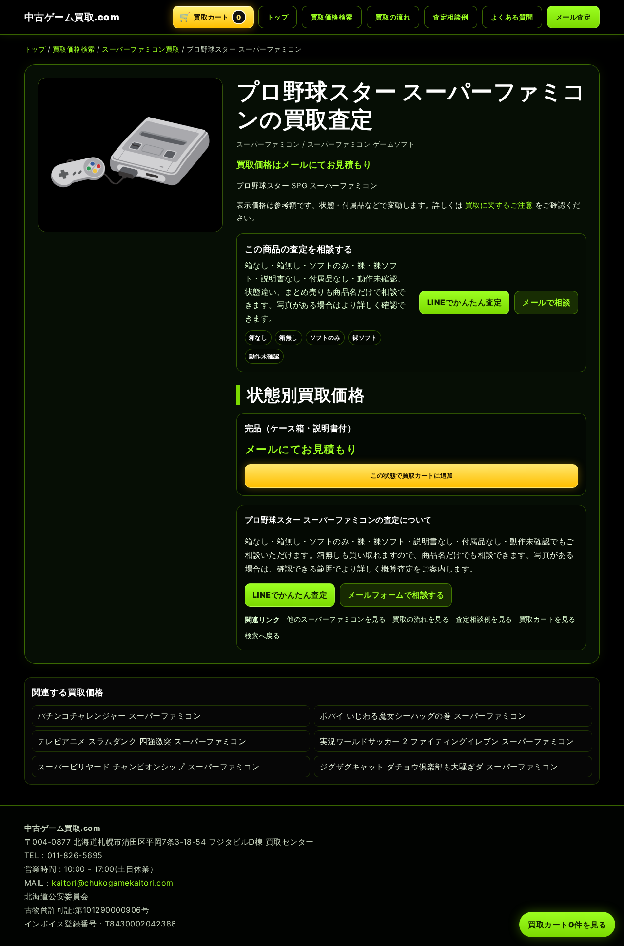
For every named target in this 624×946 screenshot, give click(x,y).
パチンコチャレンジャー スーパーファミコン (119, 716)
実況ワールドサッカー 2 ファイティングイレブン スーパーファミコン (447, 741)
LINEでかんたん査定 (464, 302)
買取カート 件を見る (567, 924)
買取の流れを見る (420, 619)
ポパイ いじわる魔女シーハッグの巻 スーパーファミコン (423, 716)
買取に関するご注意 (499, 205)
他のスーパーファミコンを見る (336, 619)
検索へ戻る (262, 635)
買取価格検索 (332, 17)
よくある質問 (512, 17)
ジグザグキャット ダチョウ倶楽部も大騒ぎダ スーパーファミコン (439, 766)
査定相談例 (450, 17)
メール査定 (573, 17)
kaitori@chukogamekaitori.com (112, 882)
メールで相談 (546, 302)
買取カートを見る (547, 619)
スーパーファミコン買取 (140, 49)
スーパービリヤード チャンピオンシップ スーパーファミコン (149, 766)
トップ (277, 17)
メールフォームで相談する (396, 595)
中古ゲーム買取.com (71, 17)
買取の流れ (392, 17)
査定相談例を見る (484, 619)
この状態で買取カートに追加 (411, 475)
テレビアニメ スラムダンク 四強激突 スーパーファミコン (142, 741)
